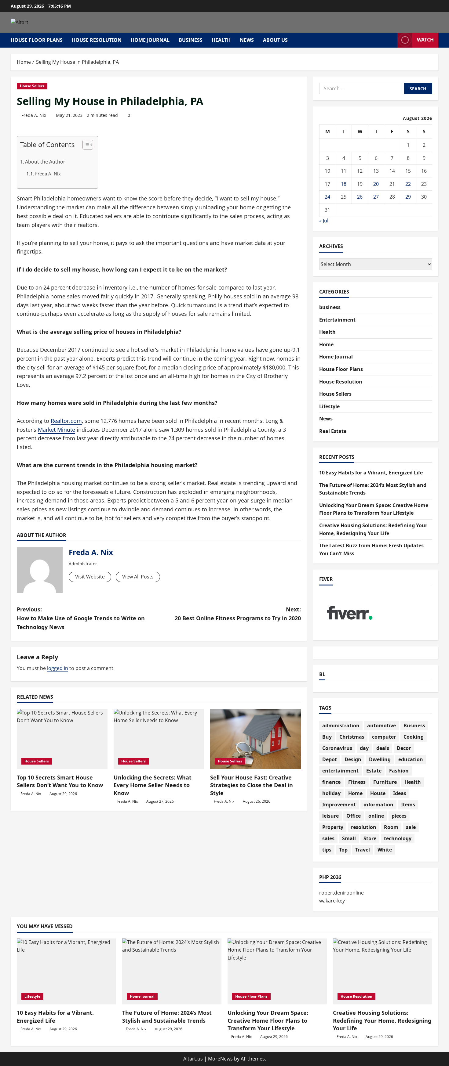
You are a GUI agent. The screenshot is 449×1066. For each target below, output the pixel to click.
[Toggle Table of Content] (85, 144)
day (364, 748)
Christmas (351, 736)
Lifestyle (329, 406)
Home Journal (150, 40)
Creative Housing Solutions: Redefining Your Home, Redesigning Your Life (382, 1020)
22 (408, 184)
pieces (399, 815)
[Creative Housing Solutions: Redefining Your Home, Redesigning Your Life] (382, 971)
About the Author (45, 161)
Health (221, 40)
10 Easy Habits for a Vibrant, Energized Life (371, 472)
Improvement (339, 804)
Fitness (357, 782)
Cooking (413, 736)
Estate (373, 770)
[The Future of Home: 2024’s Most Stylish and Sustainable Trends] (171, 971)
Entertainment (337, 319)
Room (391, 827)
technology (397, 838)
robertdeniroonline (341, 892)
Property (332, 827)
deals (382, 748)
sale (411, 827)
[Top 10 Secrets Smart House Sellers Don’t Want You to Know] (62, 739)
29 (408, 196)
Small (349, 838)
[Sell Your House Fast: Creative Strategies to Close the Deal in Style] (255, 739)
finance (331, 782)
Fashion (399, 770)
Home (326, 344)
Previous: (81, 618)
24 (327, 196)
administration (341, 725)
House (377, 793)
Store (369, 838)
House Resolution (97, 40)
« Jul (323, 220)
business (191, 40)
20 (376, 184)
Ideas (399, 793)
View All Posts (138, 576)
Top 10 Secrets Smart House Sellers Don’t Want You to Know (60, 781)
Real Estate (332, 431)
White (385, 849)
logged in (57, 668)
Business (414, 725)
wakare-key (332, 900)
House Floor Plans (37, 40)
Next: (238, 614)
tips (326, 849)
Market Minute (56, 429)
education (410, 759)
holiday (331, 793)
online (376, 815)
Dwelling (380, 759)
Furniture (385, 782)
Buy (327, 736)
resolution (363, 827)
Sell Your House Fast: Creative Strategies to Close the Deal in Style (251, 785)
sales (328, 838)
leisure (330, 815)
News (247, 40)
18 (343, 184)
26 (360, 196)
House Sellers (32, 85)
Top (343, 849)
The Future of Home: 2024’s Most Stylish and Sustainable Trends (167, 1016)
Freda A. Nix (33, 115)
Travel (362, 849)
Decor (404, 748)
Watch (425, 39)
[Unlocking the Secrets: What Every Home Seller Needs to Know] (159, 739)
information (378, 804)
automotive (381, 725)
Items (408, 804)
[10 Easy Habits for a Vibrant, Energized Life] (66, 971)
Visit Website (90, 576)
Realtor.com (66, 420)
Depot (329, 759)
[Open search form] (391, 40)
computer (384, 736)
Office (353, 815)
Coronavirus (337, 748)
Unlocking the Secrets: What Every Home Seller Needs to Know (153, 785)
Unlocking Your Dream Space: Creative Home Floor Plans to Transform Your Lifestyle (268, 1020)
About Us (275, 40)
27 (376, 196)
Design (353, 759)
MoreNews (220, 1058)
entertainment (340, 770)
